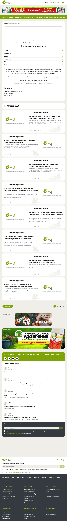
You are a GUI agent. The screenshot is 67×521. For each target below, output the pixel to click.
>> (63, 306)
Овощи (26, 498)
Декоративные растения (52, 489)
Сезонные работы (7, 494)
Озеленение (5, 516)
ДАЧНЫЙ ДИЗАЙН (38, 17)
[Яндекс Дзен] (58, 2)
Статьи (33, 50)
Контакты (20, 480)
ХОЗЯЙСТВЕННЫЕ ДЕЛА (50, 17)
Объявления (33, 62)
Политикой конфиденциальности (15, 433)
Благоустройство (28, 514)
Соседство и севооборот (30, 494)
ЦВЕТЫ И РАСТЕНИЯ (28, 17)
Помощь (4, 480)
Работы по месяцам (7, 491)
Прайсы (33, 65)
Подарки (44, 477)
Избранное (33, 53)
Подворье (26, 518)
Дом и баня (27, 512)
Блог (13, 477)
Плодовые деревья (29, 500)
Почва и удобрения (29, 491)
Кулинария (49, 512)
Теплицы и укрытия (29, 496)
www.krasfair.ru (8, 97)
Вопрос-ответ (21, 477)
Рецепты (51, 477)
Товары (58, 477)
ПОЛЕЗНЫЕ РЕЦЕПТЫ (51, 508)
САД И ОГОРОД (18, 17)
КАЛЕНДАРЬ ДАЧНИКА (7, 17)
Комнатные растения (51, 494)
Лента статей (5, 477)
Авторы (29, 477)
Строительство (6, 518)
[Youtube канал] (56, 2)
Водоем (4, 512)
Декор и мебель (6, 514)
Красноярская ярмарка (40, 112)
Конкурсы (36, 477)
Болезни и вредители (30, 489)
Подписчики (33, 59)
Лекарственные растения (52, 496)
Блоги (25, 502)
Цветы (47, 491)
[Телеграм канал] (51, 2)
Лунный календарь (7, 489)
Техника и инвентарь (29, 516)
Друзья (33, 56)
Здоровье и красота (51, 514)
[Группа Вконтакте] (53, 2)
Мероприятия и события (38, 113)
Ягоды (25, 505)
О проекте (12, 480)
